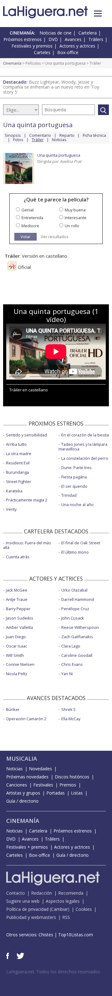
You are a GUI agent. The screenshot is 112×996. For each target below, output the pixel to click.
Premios (67, 785)
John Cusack (72, 618)
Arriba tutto (16, 444)
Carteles (42, 52)
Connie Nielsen (20, 664)
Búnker (13, 709)
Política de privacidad (27, 909)
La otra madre (18, 453)
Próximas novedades (27, 777)
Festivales (43, 785)
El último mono (75, 552)
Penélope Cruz (75, 608)
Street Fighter (18, 481)
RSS (66, 917)
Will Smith (15, 655)
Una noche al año (77, 504)
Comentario (40, 135)
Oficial (24, 267)
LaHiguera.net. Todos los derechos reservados (53, 972)
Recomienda (70, 893)
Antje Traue (16, 599)
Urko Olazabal (74, 590)
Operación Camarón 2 (26, 719)
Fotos (18, 139)
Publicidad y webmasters (31, 917)
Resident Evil (18, 463)
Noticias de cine (56, 33)
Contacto (15, 893)
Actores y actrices (77, 46)
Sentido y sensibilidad (26, 435)
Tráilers (95, 39)
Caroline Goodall (76, 655)
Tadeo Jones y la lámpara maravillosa (82, 446)
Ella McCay (70, 719)
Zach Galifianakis (77, 636)
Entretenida (32, 217)
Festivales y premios (32, 46)
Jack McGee (16, 590)
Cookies (84, 909)
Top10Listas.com (75, 935)
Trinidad (69, 495)
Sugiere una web (23, 901)
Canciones (16, 785)
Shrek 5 (68, 709)
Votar (25, 236)
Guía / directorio (22, 801)
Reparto (66, 135)
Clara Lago (70, 646)
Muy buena (75, 209)
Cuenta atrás (18, 557)
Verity (11, 509)
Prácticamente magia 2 (26, 500)
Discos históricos (72, 777)
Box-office (67, 52)
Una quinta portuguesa (65, 63)
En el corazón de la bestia (85, 435)
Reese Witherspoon (80, 627)
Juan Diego (16, 636)
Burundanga (17, 472)
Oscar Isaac (16, 646)
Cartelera (87, 33)
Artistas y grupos (23, 793)
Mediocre (30, 225)
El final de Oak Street (80, 543)
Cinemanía (12, 63)
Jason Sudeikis (19, 618)
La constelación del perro (84, 458)
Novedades (40, 769)
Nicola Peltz (16, 673)
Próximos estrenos (22, 39)
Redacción (41, 893)
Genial (27, 209)
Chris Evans (72, 664)
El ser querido (74, 486)
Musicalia (21, 758)
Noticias (59, 139)
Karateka (14, 491)
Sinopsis (13, 135)
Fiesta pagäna (74, 477)
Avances (73, 39)
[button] (98, 13)
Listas (77, 793)
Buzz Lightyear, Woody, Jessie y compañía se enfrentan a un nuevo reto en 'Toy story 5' (51, 87)
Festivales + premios (27, 847)
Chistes (46, 935)
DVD (53, 39)
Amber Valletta (19, 627)
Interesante (75, 217)
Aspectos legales (63, 901)
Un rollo (72, 225)
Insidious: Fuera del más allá (27, 545)
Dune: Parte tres (76, 467)
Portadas (55, 793)
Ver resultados (54, 236)
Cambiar (59, 909)
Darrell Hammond (77, 599)
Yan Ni (67, 673)
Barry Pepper (18, 608)
